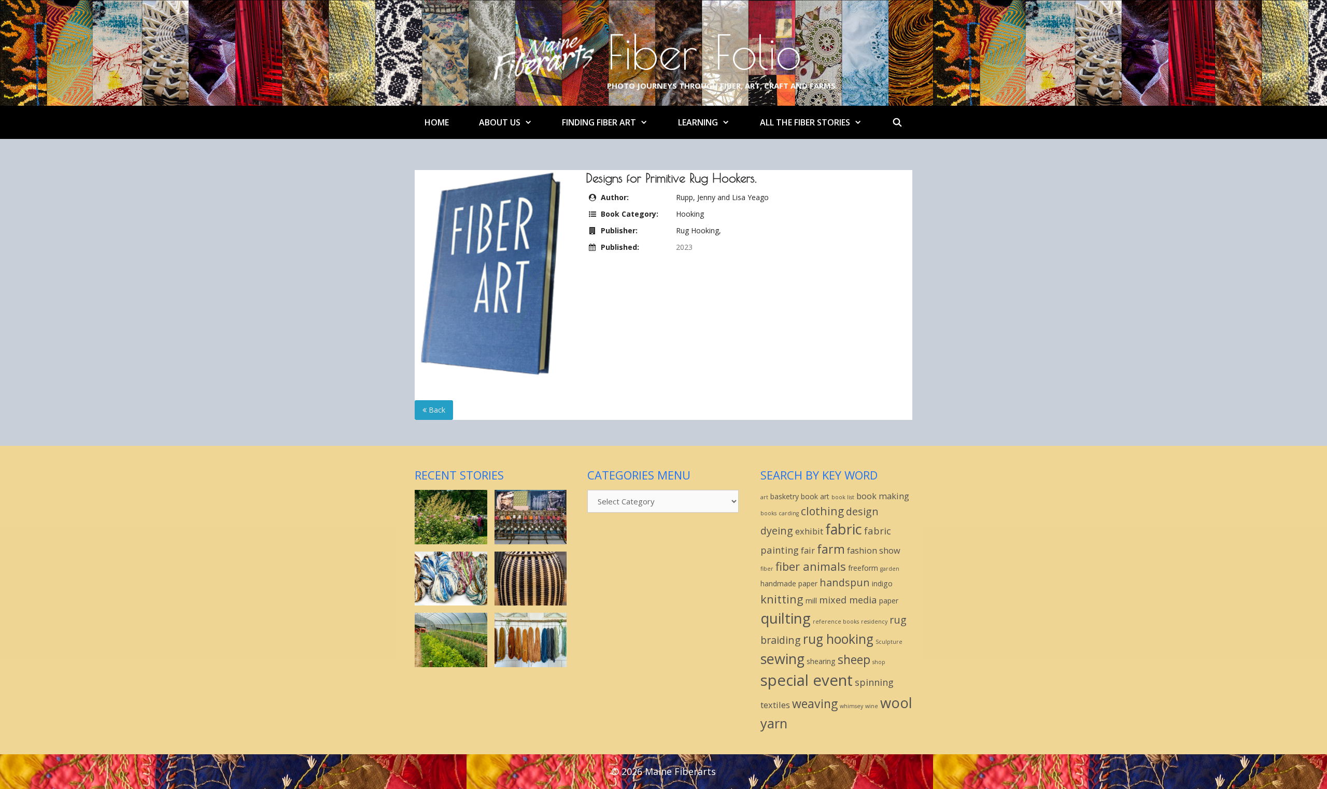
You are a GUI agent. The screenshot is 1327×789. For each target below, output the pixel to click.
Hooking (690, 214)
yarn (773, 723)
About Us (499, 122)
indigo (882, 583)
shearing (821, 661)
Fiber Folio (704, 51)
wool (896, 702)
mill (811, 600)
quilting (785, 618)
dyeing (776, 531)
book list (842, 497)
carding (789, 513)
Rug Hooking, (698, 230)
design (862, 511)
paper (888, 600)
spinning (874, 681)
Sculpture (889, 641)
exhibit (809, 531)
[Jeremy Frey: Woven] (531, 600)
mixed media (848, 599)
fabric (843, 529)
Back (436, 410)
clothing (822, 510)
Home (437, 122)
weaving (815, 703)
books (768, 513)
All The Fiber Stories (805, 122)
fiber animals (810, 566)
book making (882, 496)
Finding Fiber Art (599, 122)
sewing (782, 658)
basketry (784, 496)
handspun (845, 582)
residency (874, 621)
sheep (854, 659)
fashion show (873, 550)
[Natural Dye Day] (531, 662)
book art (815, 496)
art (764, 497)
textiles (775, 705)
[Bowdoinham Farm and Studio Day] (451, 662)
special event (806, 680)
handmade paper (788, 583)
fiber (766, 568)
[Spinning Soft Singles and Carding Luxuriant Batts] (451, 600)
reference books (836, 621)
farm (831, 549)
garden (889, 568)
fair (808, 550)
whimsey (851, 706)
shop (878, 662)
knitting (781, 599)
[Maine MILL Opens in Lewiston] (531, 539)
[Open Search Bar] (897, 122)
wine (871, 706)
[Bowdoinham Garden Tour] (451, 539)
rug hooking (838, 638)
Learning (698, 122)
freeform (863, 568)
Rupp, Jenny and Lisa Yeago (722, 197)
